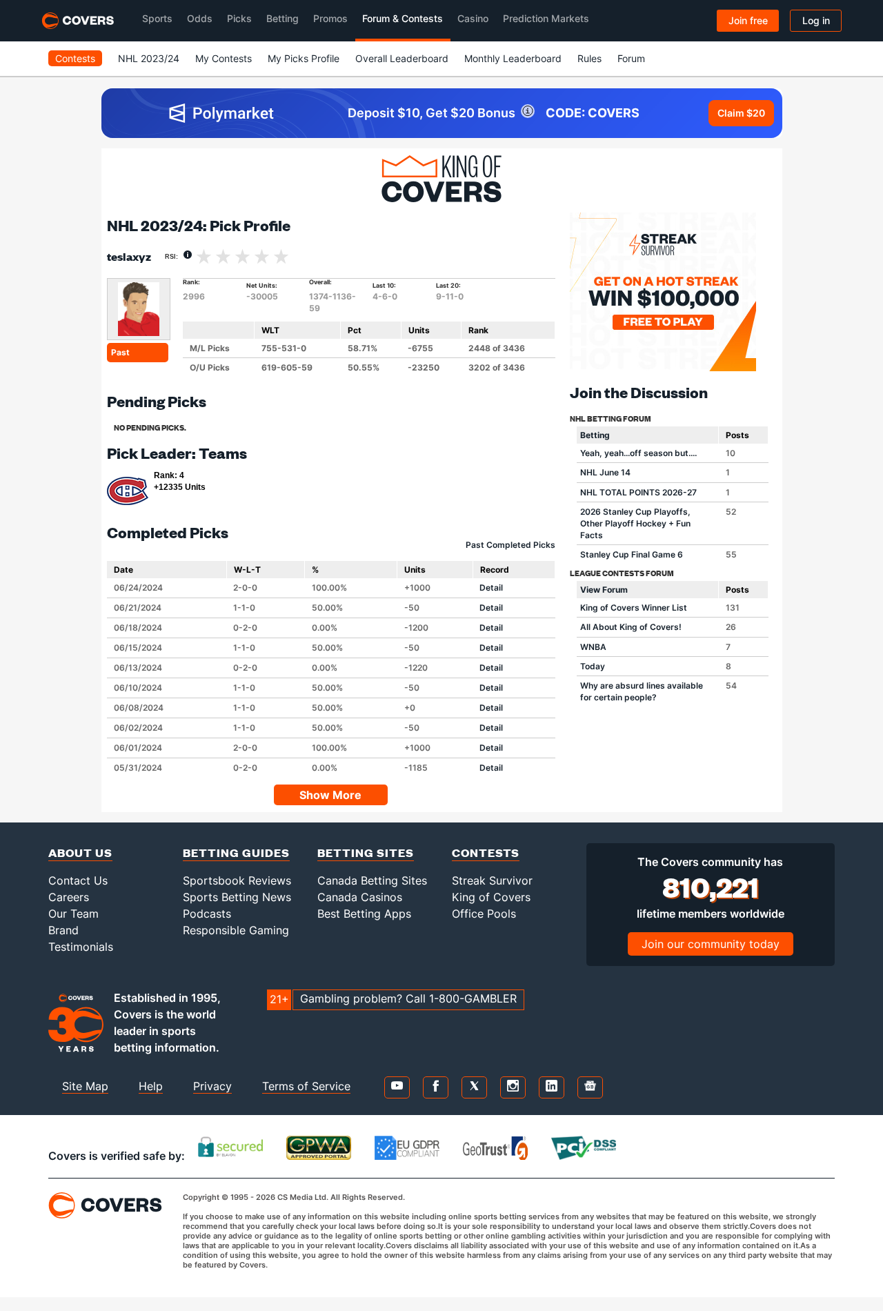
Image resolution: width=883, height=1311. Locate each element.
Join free (748, 20)
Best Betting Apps (364, 913)
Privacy (212, 1086)
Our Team (73, 913)
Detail (491, 587)
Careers (68, 897)
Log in (816, 20)
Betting (595, 435)
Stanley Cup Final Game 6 (631, 554)
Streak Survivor (492, 880)
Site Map (85, 1086)
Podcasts (207, 913)
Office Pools (484, 913)
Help (151, 1086)
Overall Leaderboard (401, 58)
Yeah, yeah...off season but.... (638, 453)
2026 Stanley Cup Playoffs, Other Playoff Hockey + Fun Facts (635, 523)
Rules (589, 58)
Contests (75, 58)
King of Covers (491, 897)
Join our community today (711, 944)
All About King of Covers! (631, 627)
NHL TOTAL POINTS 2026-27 (638, 492)
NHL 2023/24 (148, 58)
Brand (63, 930)
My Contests (223, 58)
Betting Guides (236, 852)
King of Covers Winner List (633, 607)
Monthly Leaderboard (513, 58)
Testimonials (80, 947)
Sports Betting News (237, 897)
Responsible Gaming (236, 930)
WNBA (593, 647)
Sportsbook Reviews (237, 880)
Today (592, 666)
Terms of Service (306, 1086)
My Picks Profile (303, 58)
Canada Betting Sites (372, 880)
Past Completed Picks (510, 545)
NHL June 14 (605, 472)
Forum (631, 58)
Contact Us (78, 880)
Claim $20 (741, 113)
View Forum (604, 589)
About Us (80, 852)
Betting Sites (365, 852)
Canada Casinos (359, 897)
